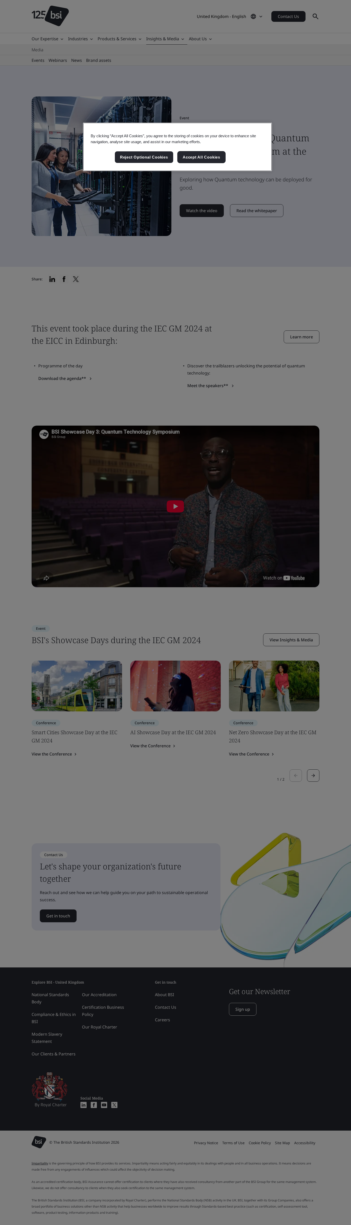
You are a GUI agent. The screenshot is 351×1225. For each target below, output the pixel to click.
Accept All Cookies (201, 157)
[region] (177, 147)
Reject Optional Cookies (144, 157)
